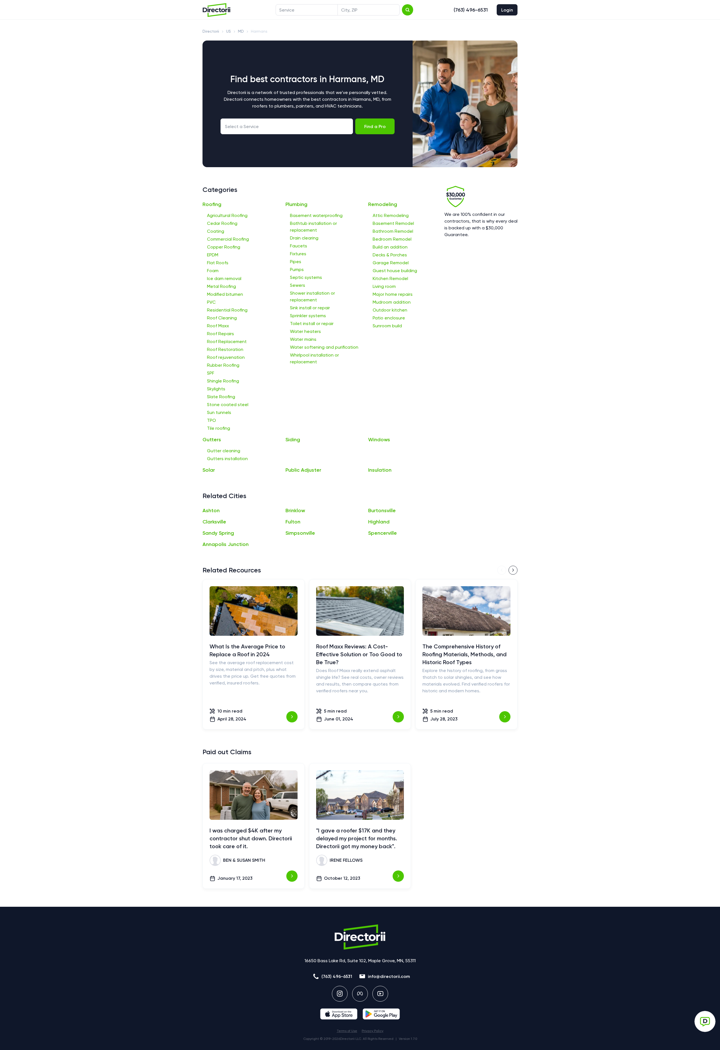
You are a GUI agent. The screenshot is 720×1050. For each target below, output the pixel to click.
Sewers (297, 285)
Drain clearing (304, 238)
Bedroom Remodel (392, 239)
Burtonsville (382, 510)
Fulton (292, 522)
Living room (384, 286)
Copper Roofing (223, 247)
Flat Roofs (217, 262)
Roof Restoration (225, 349)
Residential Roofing (227, 310)
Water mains (303, 339)
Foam (213, 270)
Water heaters (305, 331)
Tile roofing (218, 428)
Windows (379, 439)
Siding (292, 439)
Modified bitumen (225, 294)
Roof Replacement (227, 341)
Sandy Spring (218, 533)
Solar (208, 470)
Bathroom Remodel (393, 231)
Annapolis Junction (225, 544)
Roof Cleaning (222, 318)
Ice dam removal (224, 278)
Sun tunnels (219, 412)
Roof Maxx (218, 325)
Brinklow (295, 510)
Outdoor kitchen (390, 310)
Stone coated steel (227, 404)
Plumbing (296, 204)
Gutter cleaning (223, 450)
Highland (379, 522)
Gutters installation (227, 458)
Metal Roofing (221, 286)
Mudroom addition (392, 302)
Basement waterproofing (316, 215)
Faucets (298, 245)
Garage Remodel (391, 262)
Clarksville (214, 522)
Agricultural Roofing (227, 215)
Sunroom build (387, 325)
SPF (210, 373)
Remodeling (382, 204)
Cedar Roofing (222, 223)
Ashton (211, 510)
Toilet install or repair (312, 323)
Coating (215, 231)
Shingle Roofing (223, 381)
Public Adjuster (303, 470)
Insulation (380, 470)
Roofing (211, 204)
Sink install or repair (310, 307)
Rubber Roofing (223, 365)
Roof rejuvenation (226, 357)
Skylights (216, 388)
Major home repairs (393, 294)
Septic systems (306, 277)
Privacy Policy (372, 1031)
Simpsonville (300, 533)
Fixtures (298, 253)
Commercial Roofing (228, 239)
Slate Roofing (221, 396)
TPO (211, 420)
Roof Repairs (220, 333)
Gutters (211, 439)
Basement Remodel (393, 223)
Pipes (295, 261)
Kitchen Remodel (390, 278)
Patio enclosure (389, 318)
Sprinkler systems (308, 315)
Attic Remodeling (391, 215)
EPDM (212, 255)
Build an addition (390, 247)
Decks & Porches (390, 255)
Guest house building (395, 270)
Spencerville (382, 533)
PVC (211, 302)
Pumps (297, 269)
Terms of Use (347, 1031)
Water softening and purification (324, 347)
